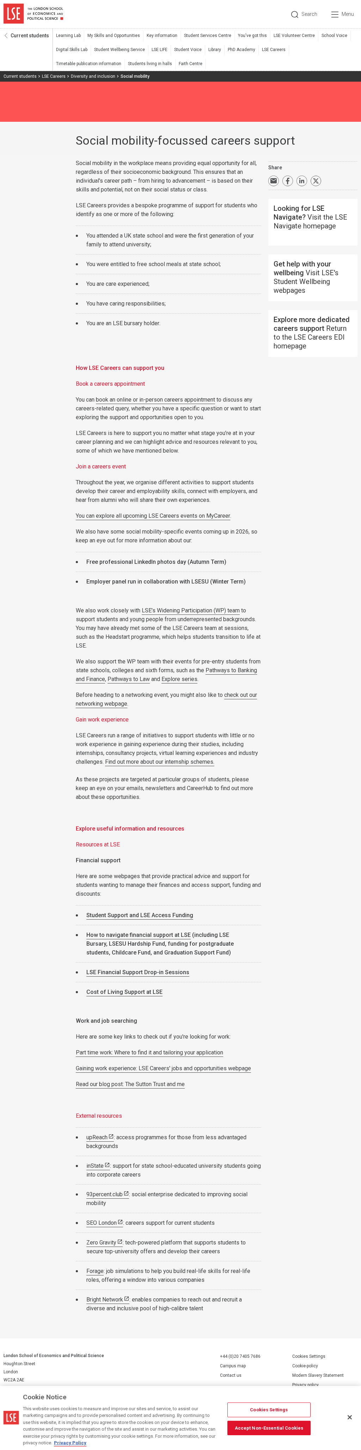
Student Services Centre (207, 35)
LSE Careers (274, 49)
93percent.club (104, 1194)
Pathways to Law (129, 679)
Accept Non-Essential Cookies (269, 1427)
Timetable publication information (88, 63)
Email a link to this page (273, 181)
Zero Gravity (101, 1242)
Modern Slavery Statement (318, 1375)
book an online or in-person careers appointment (155, 399)
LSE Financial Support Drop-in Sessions (137, 972)
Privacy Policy (70, 1442)
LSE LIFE (159, 49)
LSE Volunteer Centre (294, 35)
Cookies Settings (308, 1356)
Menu (348, 14)
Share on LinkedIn (301, 181)
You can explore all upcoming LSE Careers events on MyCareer (153, 515)
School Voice (334, 35)
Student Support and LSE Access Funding (139, 915)
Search (309, 14)
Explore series (179, 679)
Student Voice (188, 49)
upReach (97, 1137)
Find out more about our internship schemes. (159, 761)
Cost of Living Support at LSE (124, 992)
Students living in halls (150, 63)
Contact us (230, 1375)
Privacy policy (305, 1384)
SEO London (101, 1222)
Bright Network (104, 1299)
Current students (30, 35)
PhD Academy (241, 49)
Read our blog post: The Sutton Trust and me (130, 1084)
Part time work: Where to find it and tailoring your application (149, 1052)
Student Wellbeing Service (119, 49)
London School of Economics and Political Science (33, 14)
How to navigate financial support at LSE (138, 935)
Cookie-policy (305, 1365)
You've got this (252, 35)
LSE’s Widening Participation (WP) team (191, 610)
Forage (95, 1271)
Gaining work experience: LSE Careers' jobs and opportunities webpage (163, 1068)
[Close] (349, 1417)
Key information (162, 35)
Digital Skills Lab (71, 49)
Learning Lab (68, 35)
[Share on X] (316, 181)
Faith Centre (190, 63)
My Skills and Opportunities (113, 35)
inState (95, 1165)
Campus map (233, 1365)
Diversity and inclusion (93, 76)
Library (214, 49)
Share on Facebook (287, 181)
